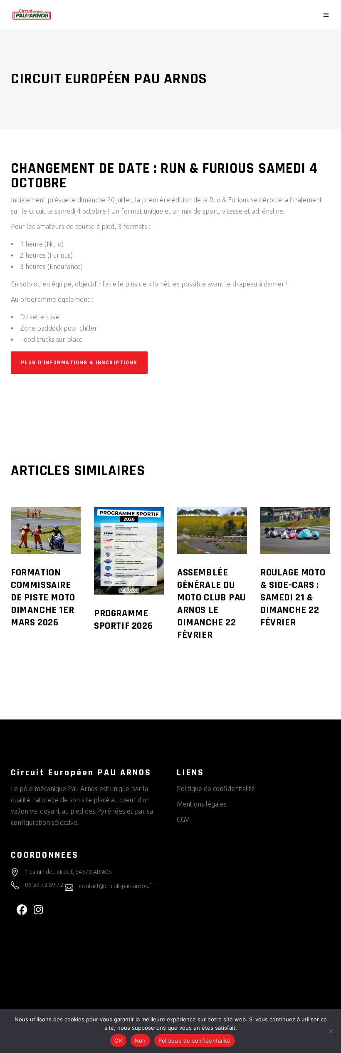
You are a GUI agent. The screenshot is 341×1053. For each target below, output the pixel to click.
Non (140, 1040)
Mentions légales (202, 804)
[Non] (330, 1031)
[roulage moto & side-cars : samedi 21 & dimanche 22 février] (295, 530)
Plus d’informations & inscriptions (79, 362)
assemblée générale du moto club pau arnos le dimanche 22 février (211, 603)
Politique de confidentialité (216, 788)
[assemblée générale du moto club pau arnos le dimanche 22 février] (212, 530)
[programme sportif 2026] (129, 551)
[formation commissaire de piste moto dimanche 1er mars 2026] (46, 530)
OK (118, 1040)
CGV (183, 819)
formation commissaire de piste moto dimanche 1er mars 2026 (43, 597)
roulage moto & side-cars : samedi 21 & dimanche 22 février (292, 597)
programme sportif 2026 (123, 619)
